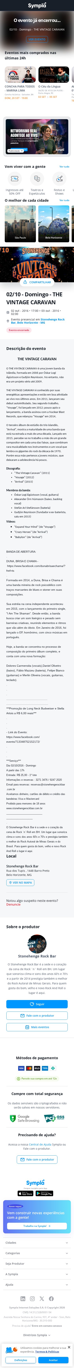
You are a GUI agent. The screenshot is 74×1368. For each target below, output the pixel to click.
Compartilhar (40, 282)
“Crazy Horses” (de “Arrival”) (31, 532)
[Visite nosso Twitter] (41, 1298)
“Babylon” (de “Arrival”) (28, 537)
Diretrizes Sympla (35, 1335)
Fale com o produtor (40, 1015)
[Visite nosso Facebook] (51, 1298)
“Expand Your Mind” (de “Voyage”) (34, 527)
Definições (20, 1360)
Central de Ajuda (40, 1144)
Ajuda (9, 1284)
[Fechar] (69, 1347)
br (24, 808)
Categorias (13, 1253)
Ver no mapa (22, 882)
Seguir (40, 1004)
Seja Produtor (15, 1263)
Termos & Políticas (47, 1351)
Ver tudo (64, 166)
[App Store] (25, 1193)
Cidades (11, 1242)
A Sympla (12, 1274)
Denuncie (13, 904)
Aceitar (53, 1360)
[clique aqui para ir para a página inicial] (37, 5)
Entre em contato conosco (47, 1325)
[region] (37, 1355)
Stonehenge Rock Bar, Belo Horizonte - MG (38, 321)
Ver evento (37, 39)
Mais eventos (40, 1027)
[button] (11, 1350)
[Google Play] (44, 1193)
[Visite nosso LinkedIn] (23, 1298)
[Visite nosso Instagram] (32, 1298)
